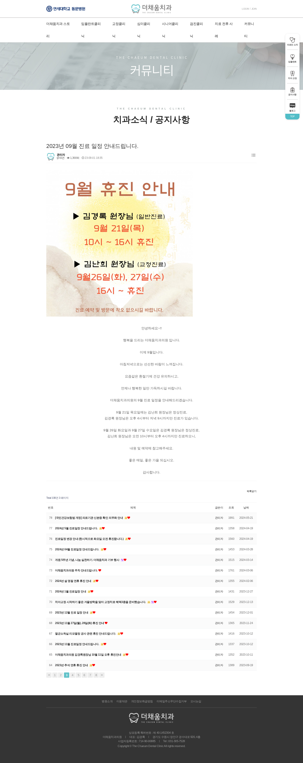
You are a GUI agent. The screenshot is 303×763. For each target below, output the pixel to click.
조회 (231, 507)
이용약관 (121, 701)
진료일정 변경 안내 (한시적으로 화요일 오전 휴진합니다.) (89, 538)
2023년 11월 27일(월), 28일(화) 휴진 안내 (80, 623)
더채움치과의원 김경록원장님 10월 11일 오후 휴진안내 (88, 654)
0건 (62, 157)
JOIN (254, 8)
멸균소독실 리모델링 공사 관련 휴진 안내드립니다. (86, 633)
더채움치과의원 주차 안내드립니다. (76, 570)
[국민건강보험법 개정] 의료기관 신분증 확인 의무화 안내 (89, 517)
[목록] (253, 155)
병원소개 (107, 701)
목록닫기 (252, 491)
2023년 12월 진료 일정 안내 (72, 612)
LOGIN (245, 8)
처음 (49, 675)
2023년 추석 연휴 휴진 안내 (72, 665)
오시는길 (195, 701)
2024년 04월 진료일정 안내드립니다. (77, 549)
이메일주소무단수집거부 (172, 701)
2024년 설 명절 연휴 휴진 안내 (73, 580)
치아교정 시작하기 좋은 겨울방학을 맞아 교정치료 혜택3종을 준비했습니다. (100, 602)
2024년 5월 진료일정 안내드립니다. (76, 528)
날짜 (246, 507)
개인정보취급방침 (142, 701)
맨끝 (102, 675)
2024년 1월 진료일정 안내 (71, 591)
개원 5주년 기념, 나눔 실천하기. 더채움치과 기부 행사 (87, 559)
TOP (292, 116)
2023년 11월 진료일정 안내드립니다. (77, 644)
